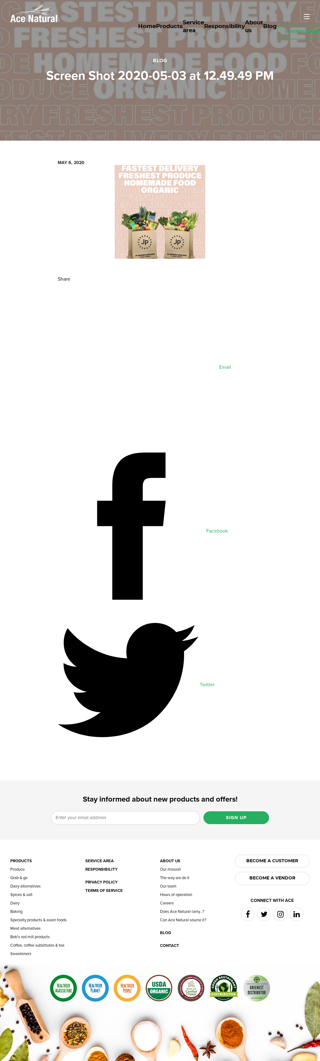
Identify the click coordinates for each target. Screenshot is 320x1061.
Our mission (170, 870)
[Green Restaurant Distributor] (223, 988)
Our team (168, 886)
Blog (270, 26)
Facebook (216, 531)
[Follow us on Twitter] (264, 914)
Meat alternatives (25, 929)
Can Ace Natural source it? (183, 920)
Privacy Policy (101, 882)
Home (147, 26)
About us (254, 26)
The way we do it (174, 878)
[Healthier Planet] (95, 988)
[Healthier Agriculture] (63, 988)
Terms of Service (104, 891)
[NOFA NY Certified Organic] (191, 988)
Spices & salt (21, 895)
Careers (167, 903)
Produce (17, 870)
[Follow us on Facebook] (248, 914)
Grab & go (19, 878)
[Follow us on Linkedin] (296, 914)
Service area (193, 26)
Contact (169, 946)
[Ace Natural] (33, 11)
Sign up (236, 817)
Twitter (206, 685)
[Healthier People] (127, 988)
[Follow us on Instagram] (280, 914)
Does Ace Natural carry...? (182, 912)
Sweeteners (20, 954)
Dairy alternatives (25, 886)
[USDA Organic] (159, 988)
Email (224, 367)
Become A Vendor (272, 878)
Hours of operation (176, 895)
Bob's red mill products (30, 937)
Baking (16, 912)
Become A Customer (272, 861)
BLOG (160, 61)
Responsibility (224, 26)
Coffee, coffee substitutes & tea (37, 945)
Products (169, 26)
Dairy (14, 903)
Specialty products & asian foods (38, 920)
